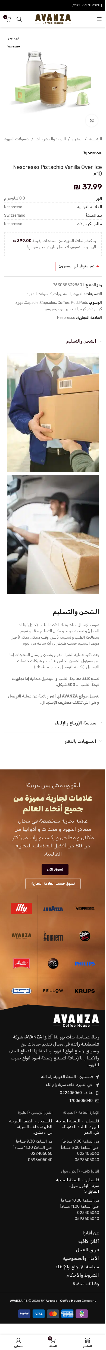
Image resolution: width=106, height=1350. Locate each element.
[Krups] (85, 991)
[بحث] (19, 19)
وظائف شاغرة (86, 1283)
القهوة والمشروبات (51, 139)
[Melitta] (21, 963)
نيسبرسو (52, 309)
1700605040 (81, 1100)
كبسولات (95, 309)
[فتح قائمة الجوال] (99, 19)
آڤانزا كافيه (88, 1241)
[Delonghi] (21, 991)
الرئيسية (95, 139)
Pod (74, 302)
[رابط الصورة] (76, 1020)
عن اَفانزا (91, 1233)
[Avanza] (21, 936)
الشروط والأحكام (83, 1275)
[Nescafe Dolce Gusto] (53, 963)
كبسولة (80, 309)
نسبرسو (66, 309)
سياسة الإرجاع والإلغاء (77, 1266)
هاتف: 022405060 (76, 1093)
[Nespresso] (85, 908)
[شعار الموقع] (53, 19)
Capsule (32, 302)
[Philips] (85, 963)
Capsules (48, 302)
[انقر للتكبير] (92, 120)
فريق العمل (87, 1249)
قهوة (19, 302)
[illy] (21, 908)
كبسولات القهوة (16, 139)
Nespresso (66, 317)
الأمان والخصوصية (81, 1258)
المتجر (77, 139)
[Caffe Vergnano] (85, 936)
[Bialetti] (53, 936)
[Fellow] (53, 991)
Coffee (63, 302)
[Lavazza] (53, 908)
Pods (83, 302)
